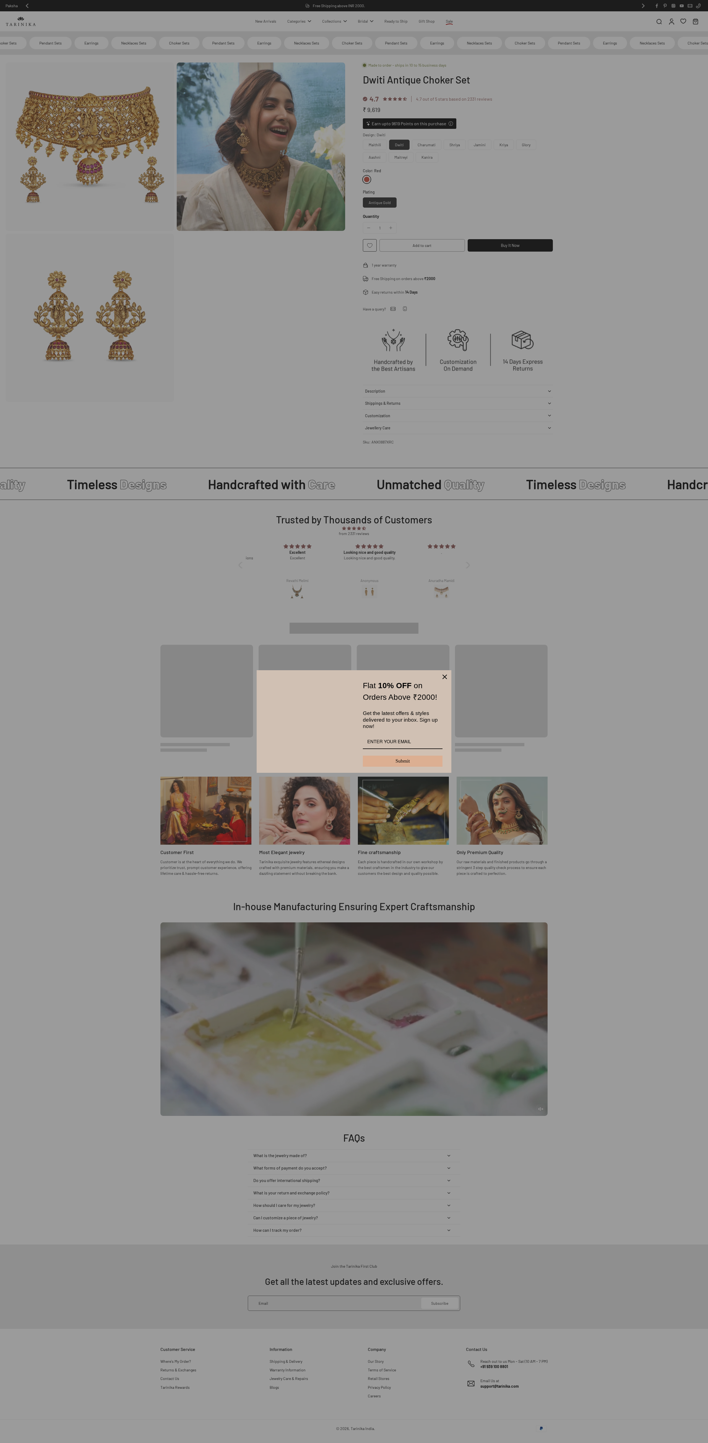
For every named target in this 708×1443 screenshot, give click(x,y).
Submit (402, 761)
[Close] (444, 676)
